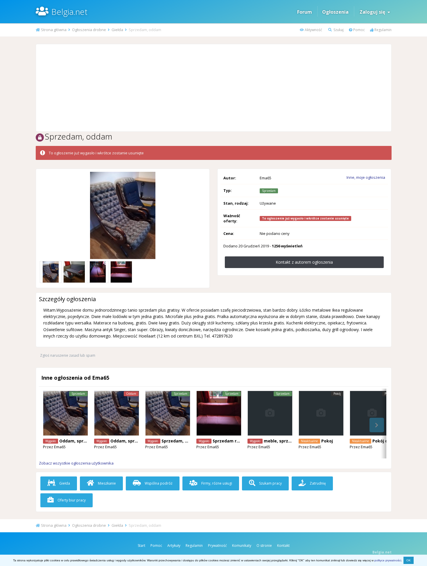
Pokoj (327, 441)
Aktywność (313, 29)
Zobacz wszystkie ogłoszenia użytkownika (76, 463)
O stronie (264, 545)
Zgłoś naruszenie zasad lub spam (67, 355)
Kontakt (283, 545)
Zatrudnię (317, 483)
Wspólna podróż (158, 483)
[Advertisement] (213, 87)
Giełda (64, 483)
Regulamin (383, 29)
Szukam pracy (270, 483)
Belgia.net (69, 11)
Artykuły (173, 545)
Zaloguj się (373, 12)
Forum (304, 12)
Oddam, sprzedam (78, 441)
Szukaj (338, 29)
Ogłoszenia (335, 12)
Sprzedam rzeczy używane (240, 441)
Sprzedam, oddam (180, 441)
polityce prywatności (387, 560)
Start (141, 545)
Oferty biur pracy (71, 500)
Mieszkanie (106, 483)
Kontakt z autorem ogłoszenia (304, 262)
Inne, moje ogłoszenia (366, 177)
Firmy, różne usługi (216, 483)
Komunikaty (241, 545)
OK (408, 560)
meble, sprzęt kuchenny (289, 441)
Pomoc (358, 29)
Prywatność (217, 545)
